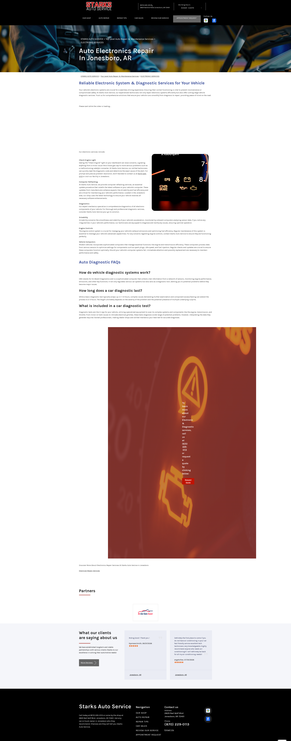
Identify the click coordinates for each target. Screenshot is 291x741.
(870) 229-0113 (145, 5)
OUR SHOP (87, 18)
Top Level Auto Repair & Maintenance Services (129, 39)
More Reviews (87, 663)
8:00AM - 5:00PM (187, 8)
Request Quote (188, 481)
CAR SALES (139, 18)
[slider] (133, 646)
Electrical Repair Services (89, 571)
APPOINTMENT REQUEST (186, 18)
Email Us (169, 730)
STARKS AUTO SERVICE (92, 39)
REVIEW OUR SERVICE (160, 18)
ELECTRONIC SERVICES (92, 42)
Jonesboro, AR (135, 675)
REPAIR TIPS (122, 18)
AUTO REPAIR (104, 18)
